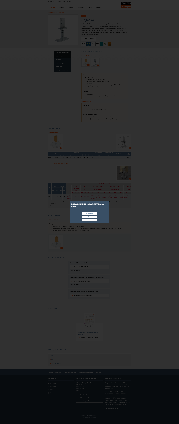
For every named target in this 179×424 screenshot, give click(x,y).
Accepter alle (89, 213)
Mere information (75, 209)
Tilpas (89, 216)
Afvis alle (89, 220)
